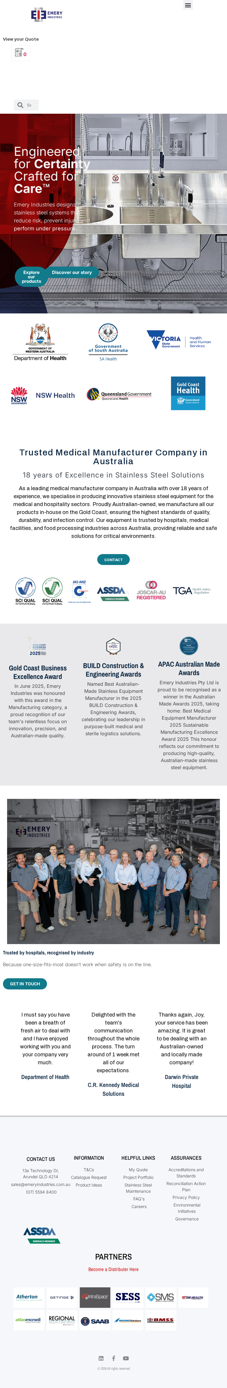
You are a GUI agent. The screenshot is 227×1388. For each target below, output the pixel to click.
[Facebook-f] (113, 1358)
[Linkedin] (101, 1358)
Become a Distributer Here (113, 1269)
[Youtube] (126, 1358)
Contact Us (41, 1159)
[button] (188, 5)
